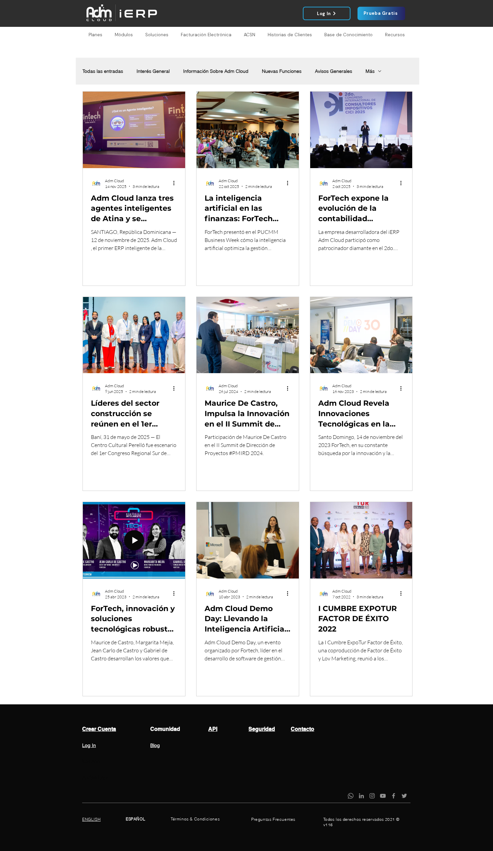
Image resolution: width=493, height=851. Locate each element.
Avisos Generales (333, 71)
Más (370, 71)
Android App (96, 777)
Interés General (153, 71)
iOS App (91, 761)
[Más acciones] (176, 183)
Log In (89, 745)
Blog (155, 745)
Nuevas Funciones (282, 71)
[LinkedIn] (361, 795)
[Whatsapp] (350, 795)
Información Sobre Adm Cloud (216, 71)
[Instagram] (372, 795)
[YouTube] (382, 795)
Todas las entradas (103, 71)
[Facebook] (393, 795)
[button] (95, 35)
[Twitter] (404, 795)
